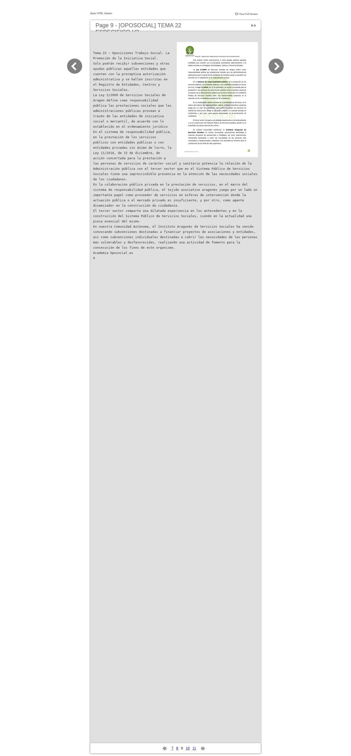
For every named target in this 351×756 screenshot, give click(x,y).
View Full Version (248, 14)
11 (194, 748)
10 (188, 748)
